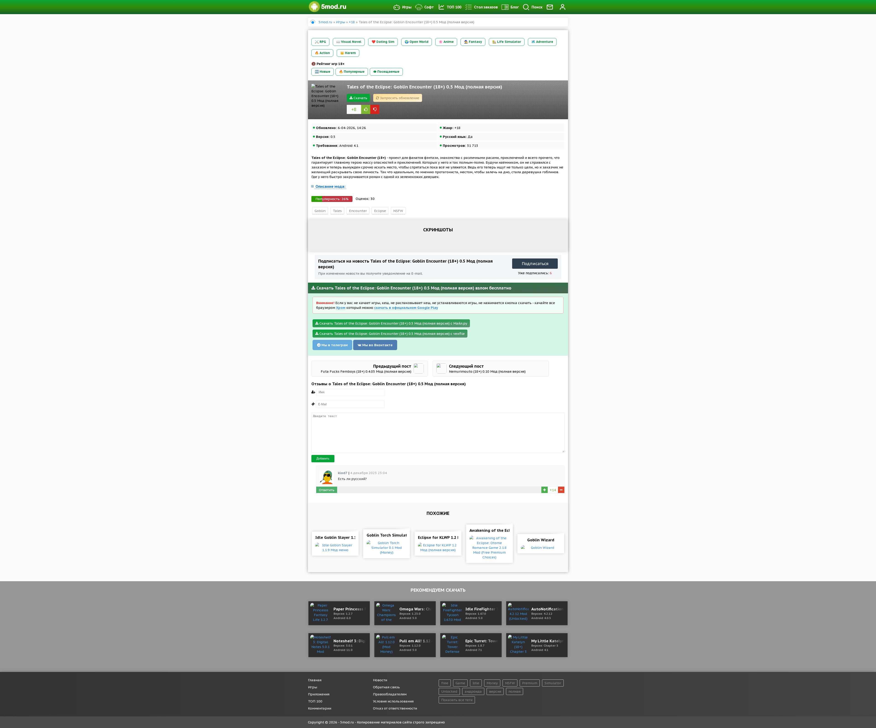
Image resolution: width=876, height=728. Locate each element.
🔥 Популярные (352, 72)
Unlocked (449, 691)
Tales (337, 211)
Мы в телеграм (334, 345)
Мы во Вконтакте (377, 345)
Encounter (358, 211)
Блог (515, 7)
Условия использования (393, 701)
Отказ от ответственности (395, 708)
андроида (473, 691)
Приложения (318, 694)
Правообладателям (390, 694)
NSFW (398, 211)
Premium (529, 683)
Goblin (320, 211)
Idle (475, 683)
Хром (340, 307)
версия (495, 691)
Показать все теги (456, 700)
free (444, 683)
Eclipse (380, 211)
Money (492, 683)
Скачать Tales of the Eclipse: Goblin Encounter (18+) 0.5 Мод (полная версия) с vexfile (391, 333)
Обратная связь (386, 687)
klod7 (342, 473)
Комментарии (319, 708)
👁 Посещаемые (386, 72)
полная (514, 691)
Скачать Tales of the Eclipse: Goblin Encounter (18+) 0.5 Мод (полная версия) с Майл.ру (392, 323)
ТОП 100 (454, 7)
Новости (380, 680)
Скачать (360, 98)
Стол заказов (486, 7)
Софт (429, 7)
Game (460, 683)
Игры (407, 7)
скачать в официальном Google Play (406, 307)
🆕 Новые (322, 72)
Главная (314, 680)
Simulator (553, 683)
